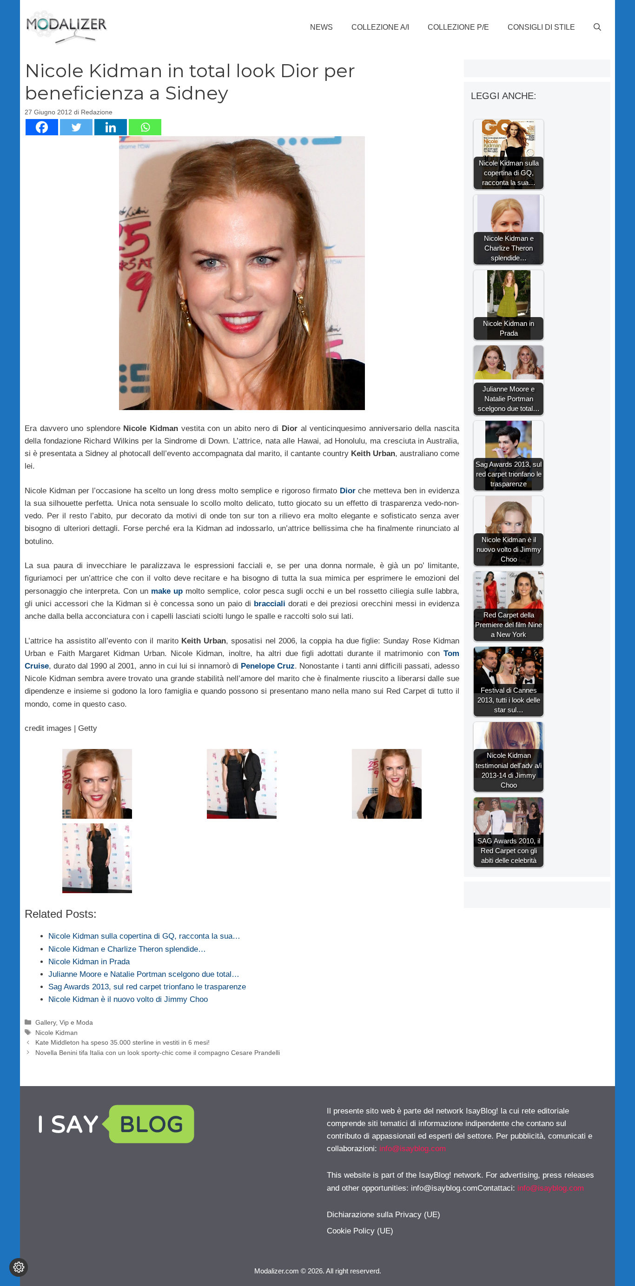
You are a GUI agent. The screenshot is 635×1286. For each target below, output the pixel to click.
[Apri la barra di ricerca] (597, 27)
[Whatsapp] (145, 127)
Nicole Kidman (56, 1032)
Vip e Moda (76, 1022)
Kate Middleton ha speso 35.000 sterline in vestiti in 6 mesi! (122, 1042)
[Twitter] (76, 127)
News (321, 27)
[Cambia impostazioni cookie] (18, 1267)
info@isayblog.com (412, 1148)
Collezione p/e (458, 27)
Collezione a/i (380, 27)
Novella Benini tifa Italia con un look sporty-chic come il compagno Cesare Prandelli (157, 1052)
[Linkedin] (110, 127)
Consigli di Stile (541, 27)
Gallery (45, 1022)
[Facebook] (42, 127)
